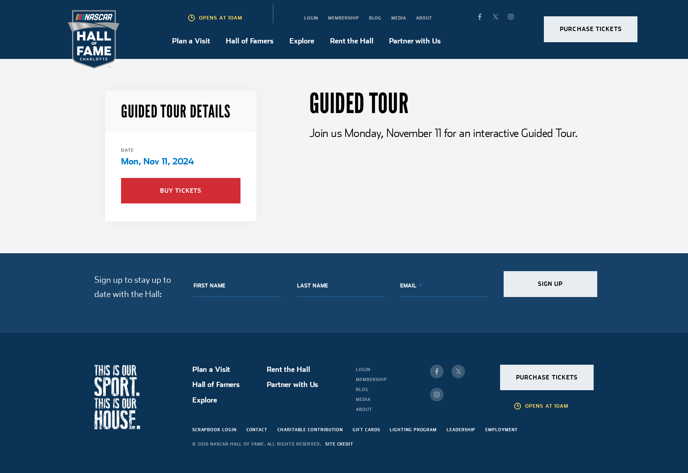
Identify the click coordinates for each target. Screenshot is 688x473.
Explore (301, 41)
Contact (257, 429)
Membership (343, 18)
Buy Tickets (180, 191)
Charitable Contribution (310, 429)
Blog (375, 18)
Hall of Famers (249, 41)
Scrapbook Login (214, 429)
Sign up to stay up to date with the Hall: (132, 286)
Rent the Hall (351, 41)
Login (311, 18)
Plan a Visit (191, 41)
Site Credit (339, 444)
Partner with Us (414, 41)
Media (398, 18)
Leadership (461, 429)
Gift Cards (366, 429)
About (424, 18)
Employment (501, 429)
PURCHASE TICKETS (591, 29)
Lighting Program (413, 429)
